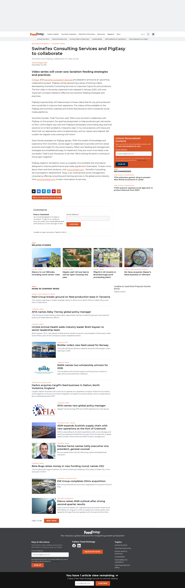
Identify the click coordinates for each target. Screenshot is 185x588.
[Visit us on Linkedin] (79, 545)
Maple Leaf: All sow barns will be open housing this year (76, 274)
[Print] (34, 191)
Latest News (37, 269)
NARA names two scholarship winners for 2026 (82, 367)
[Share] (39, 191)
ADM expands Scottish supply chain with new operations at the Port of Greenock (82, 427)
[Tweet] (49, 191)
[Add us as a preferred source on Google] (59, 191)
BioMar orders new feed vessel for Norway (82, 345)
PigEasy (36, 80)
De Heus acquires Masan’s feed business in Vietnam (137, 273)
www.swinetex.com (46, 179)
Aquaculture (62, 342)
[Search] (148, 34)
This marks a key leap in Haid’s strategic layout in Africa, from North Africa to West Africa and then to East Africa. (70, 301)
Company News (58, 44)
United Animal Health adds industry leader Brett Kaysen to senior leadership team (68, 328)
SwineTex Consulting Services (58, 80)
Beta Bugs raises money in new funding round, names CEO (68, 466)
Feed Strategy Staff (39, 63)
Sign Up (121, 164)
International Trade (66, 423)
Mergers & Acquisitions (41, 382)
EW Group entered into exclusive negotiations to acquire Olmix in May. (84, 486)
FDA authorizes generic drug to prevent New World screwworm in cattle (132, 178)
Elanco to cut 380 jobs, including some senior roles (46, 273)
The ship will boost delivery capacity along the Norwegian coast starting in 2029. (83, 349)
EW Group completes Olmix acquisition (81, 481)
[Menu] (153, 34)
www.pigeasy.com (75, 169)
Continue (102, 583)
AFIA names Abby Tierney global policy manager (61, 311)
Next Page (51, 521)
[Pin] (54, 191)
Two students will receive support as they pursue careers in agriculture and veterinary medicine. (82, 372)
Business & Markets (41, 44)
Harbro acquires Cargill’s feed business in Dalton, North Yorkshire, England (66, 387)
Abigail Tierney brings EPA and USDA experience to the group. (83, 409)
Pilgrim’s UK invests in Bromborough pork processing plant (104, 274)
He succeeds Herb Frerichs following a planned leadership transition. (81, 453)
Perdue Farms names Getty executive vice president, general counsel (83, 447)
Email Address (72, 214)
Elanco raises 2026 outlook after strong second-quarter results (81, 503)
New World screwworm (124, 175)
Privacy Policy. (142, 160)
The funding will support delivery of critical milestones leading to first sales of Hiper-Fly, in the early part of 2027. (71, 470)
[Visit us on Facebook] (74, 545)
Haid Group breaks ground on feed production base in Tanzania (71, 296)
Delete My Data (92, 552)
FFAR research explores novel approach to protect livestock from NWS (133, 189)
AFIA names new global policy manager (81, 405)
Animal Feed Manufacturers (136, 269)
